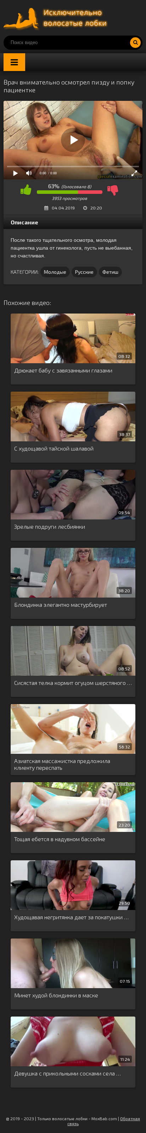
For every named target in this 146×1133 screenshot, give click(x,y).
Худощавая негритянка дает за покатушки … (71, 917)
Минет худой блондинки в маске (56, 995)
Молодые (55, 272)
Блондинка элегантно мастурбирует (60, 604)
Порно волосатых (57, 18)
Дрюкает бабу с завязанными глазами (63, 370)
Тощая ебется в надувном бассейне (59, 838)
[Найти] (135, 42)
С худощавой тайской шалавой (54, 448)
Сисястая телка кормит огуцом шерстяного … (73, 682)
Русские (84, 272)
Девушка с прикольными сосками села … (67, 1073)
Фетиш (110, 272)
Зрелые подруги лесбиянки (49, 526)
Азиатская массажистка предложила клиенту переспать (62, 764)
